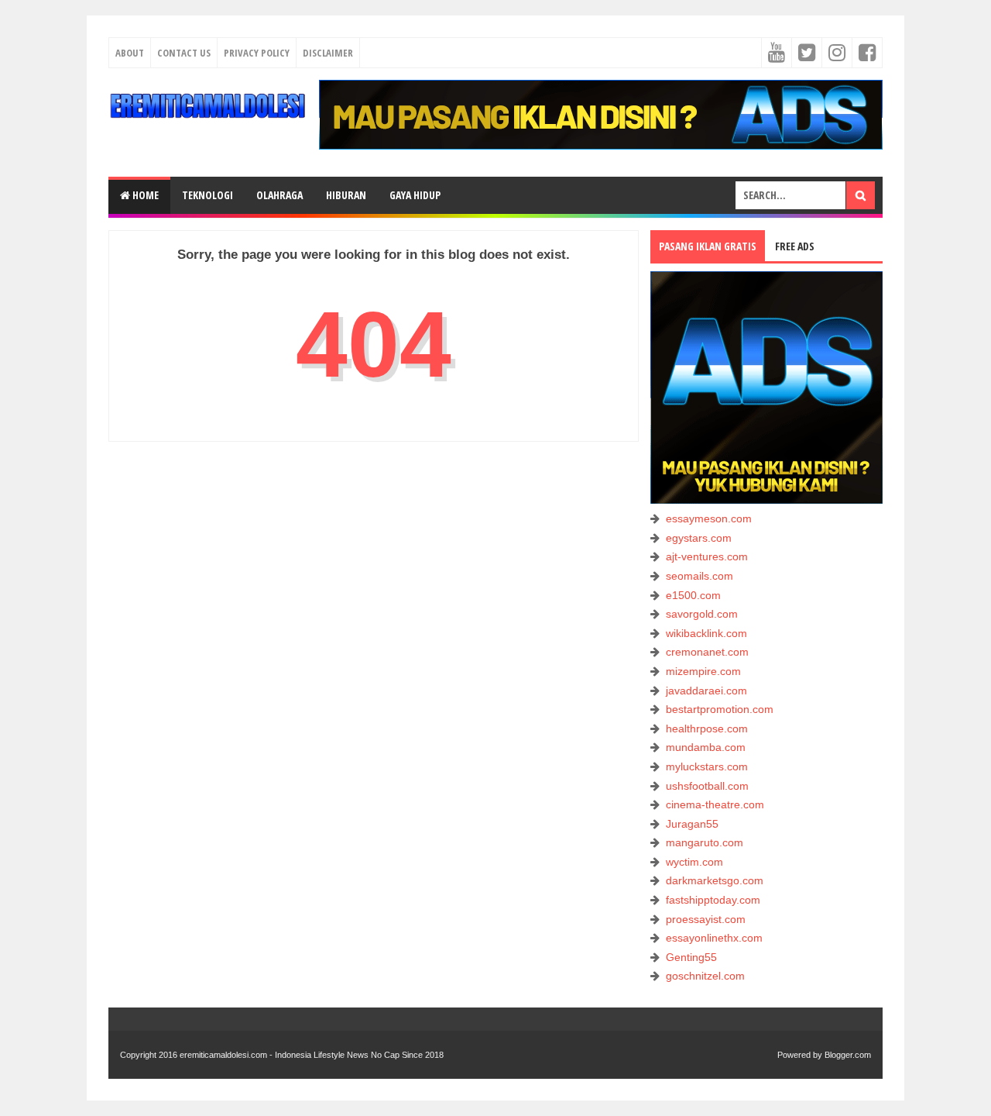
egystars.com (699, 538)
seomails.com (699, 576)
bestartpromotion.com (719, 709)
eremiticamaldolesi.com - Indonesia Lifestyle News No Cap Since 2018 (312, 1054)
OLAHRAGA (279, 195)
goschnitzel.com (705, 976)
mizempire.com (703, 671)
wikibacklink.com (706, 633)
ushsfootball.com (707, 786)
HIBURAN (346, 195)
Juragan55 (692, 824)
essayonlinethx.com (714, 938)
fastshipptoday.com (713, 900)
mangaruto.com (704, 842)
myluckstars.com (707, 766)
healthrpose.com (707, 728)
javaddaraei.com (706, 690)
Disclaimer (328, 53)
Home (144, 195)
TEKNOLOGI (207, 195)
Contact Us (184, 53)
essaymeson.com (709, 518)
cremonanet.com (707, 652)
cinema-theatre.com (715, 804)
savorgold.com (702, 614)
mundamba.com (706, 747)
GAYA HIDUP (415, 195)
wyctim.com (694, 862)
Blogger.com (848, 1054)
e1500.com (693, 595)
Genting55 (691, 957)
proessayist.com (706, 919)
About (129, 53)
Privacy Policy (257, 53)
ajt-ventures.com (707, 556)
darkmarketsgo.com (714, 880)
